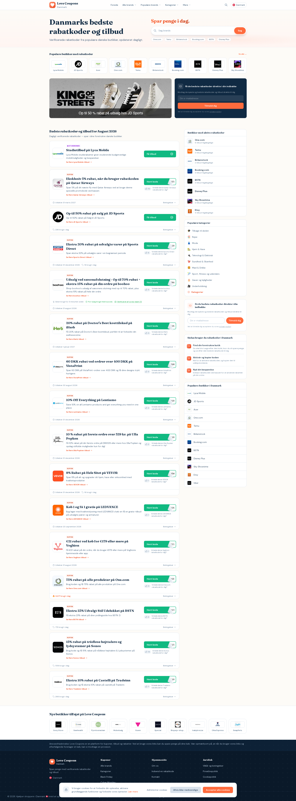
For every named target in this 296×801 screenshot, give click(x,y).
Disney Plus (224, 39)
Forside (114, 5)
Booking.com (198, 39)
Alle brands (128, 5)
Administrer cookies (157, 790)
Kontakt (156, 776)
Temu (168, 39)
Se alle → (243, 54)
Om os (155, 765)
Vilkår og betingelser (213, 765)
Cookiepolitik (209, 776)
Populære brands (149, 5)
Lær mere (133, 791)
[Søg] (226, 5)
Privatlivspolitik (210, 771)
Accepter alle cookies (218, 790)
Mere (185, 5)
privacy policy (215, 112)
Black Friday (107, 776)
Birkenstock (181, 39)
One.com (157, 39)
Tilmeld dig (210, 105)
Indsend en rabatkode (163, 771)
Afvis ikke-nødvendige (185, 790)
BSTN (211, 39)
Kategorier (170, 5)
